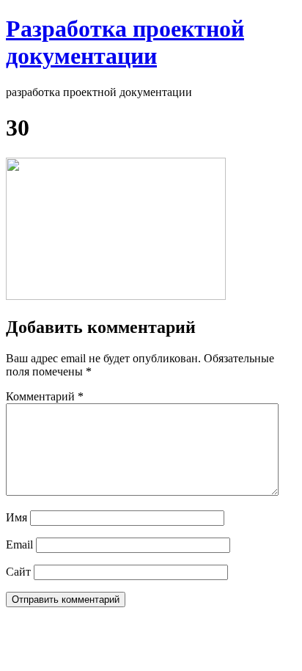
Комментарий (45, 396)
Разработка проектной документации (125, 42)
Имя (16, 517)
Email (19, 544)
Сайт (18, 571)
